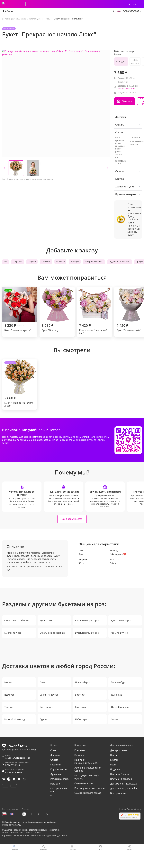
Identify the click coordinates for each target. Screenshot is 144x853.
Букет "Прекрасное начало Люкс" (19, 384)
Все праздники (118, 793)
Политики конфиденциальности (86, 761)
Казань (114, 719)
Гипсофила (120, 160)
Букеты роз (46, 620)
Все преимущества (72, 518)
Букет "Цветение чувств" (17, 310)
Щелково (9, 694)
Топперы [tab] (74, 261)
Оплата (54, 759)
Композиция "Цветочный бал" (93, 329)
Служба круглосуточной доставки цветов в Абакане (30, 822)
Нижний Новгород (14, 719)
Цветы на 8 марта (119, 774)
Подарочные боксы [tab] (94, 261)
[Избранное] (134, 4)
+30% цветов (135, 61)
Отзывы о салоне (83, 783)
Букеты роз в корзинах (52, 632)
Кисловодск (46, 707)
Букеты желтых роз (121, 620)
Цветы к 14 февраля (121, 778)
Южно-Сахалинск (120, 707)
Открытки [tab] (17, 261)
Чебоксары (81, 719)
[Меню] (140, 4)
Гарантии (55, 764)
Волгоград (116, 694)
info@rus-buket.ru (13, 772)
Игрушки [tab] (60, 261)
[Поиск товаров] (129, 4)
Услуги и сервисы (59, 778)
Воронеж (80, 694)
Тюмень (8, 707)
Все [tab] (5, 261)
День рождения (118, 750)
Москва (8, 682)
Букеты (114, 759)
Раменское (81, 707)
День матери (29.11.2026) (124, 783)
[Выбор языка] (119, 11)
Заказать (127, 101)
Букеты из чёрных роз (87, 620)
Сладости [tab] (45, 261)
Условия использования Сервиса (87, 769)
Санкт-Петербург (49, 694)
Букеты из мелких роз (87, 632)
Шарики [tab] (32, 261)
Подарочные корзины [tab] (119, 261)
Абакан (9, 11)
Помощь (79, 755)
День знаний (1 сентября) (124, 788)
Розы (113, 764)
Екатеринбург (118, 682)
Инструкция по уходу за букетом (87, 777)
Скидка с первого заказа (87, 792)
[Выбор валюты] (113, 11)
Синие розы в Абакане (16, 620)
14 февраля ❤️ (118, 554)
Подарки (115, 769)
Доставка (55, 755)
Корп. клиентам (59, 769)
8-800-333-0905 (12, 765)
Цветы (113, 755)
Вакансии (55, 796)
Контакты (79, 750)
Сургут (43, 719)
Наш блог (55, 783)
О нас (53, 750)
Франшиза (56, 774)
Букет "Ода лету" (50, 327)
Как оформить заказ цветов (89, 788)
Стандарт (121, 61)
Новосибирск (82, 682)
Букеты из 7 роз (12, 632)
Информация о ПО (58, 790)
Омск (42, 682)
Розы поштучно (119, 632)
